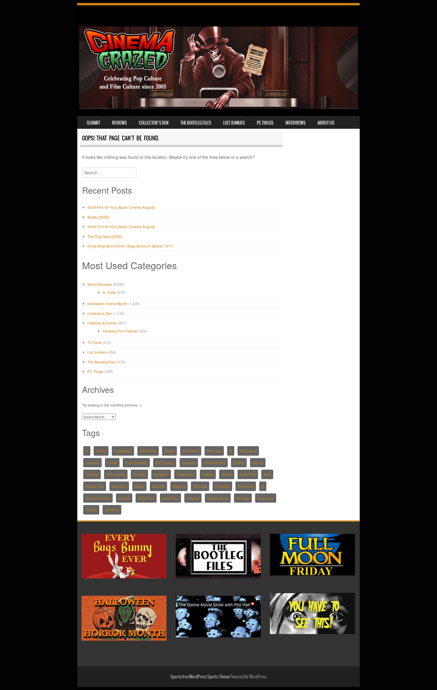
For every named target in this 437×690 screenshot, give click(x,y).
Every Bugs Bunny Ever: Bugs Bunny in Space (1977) (130, 245)
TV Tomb (94, 342)
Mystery (179, 486)
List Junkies (234, 123)
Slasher (193, 498)
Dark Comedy (136, 462)
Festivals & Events (102, 322)
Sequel (124, 498)
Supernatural (217, 498)
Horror (226, 474)
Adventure (148, 450)
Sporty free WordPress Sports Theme (199, 676)
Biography (248, 450)
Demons (189, 462)
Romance (246, 486)
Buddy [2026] (98, 216)
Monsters (119, 486)
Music (139, 486)
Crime (112, 462)
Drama (238, 462)
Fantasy (92, 474)
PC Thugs (265, 123)
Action (101, 450)
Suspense (265, 498)
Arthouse (214, 450)
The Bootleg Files (195, 123)
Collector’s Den (154, 123)
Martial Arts (95, 486)
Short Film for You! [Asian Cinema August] (121, 207)
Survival (242, 498)
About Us (325, 123)
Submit (93, 123)
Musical (158, 486)
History (207, 474)
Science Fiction (98, 498)
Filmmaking (115, 474)
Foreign (139, 474)
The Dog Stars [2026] (104, 236)
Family (257, 462)
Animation (191, 450)
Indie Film (248, 474)
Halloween (185, 474)
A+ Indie (109, 292)
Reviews (119, 123)
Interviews (295, 123)
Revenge (222, 486)
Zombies (112, 509)
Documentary (214, 462)
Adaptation (123, 450)
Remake (200, 486)
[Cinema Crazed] (218, 107)
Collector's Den (99, 313)
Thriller (91, 509)
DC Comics (164, 462)
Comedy (92, 462)
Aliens (169, 450)
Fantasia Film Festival (120, 330)
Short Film (146, 498)
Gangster (161, 474)
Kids (267, 474)
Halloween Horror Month (107, 303)
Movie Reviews (99, 284)
